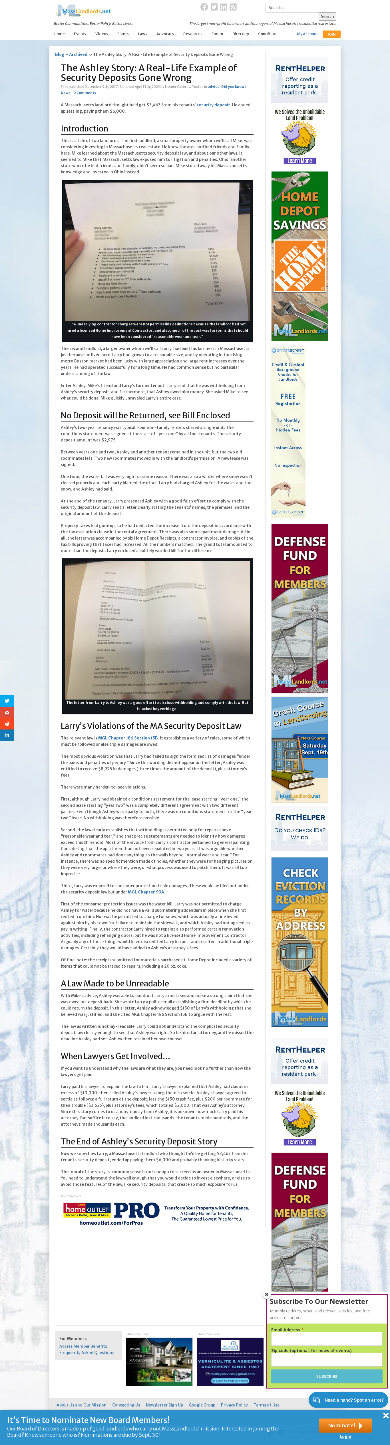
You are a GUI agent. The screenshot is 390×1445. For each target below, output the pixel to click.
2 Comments (85, 93)
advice (214, 86)
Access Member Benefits (83, 1346)
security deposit (213, 105)
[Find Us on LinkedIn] (223, 7)
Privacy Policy (234, 1405)
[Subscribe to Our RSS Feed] (233, 7)
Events (80, 33)
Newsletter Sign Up (164, 1405)
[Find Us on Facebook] (204, 7)
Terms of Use (267, 1405)
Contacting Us (126, 1405)
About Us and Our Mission (81, 1405)
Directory (240, 33)
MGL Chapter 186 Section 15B (128, 738)
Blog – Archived (71, 54)
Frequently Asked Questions (86, 1352)
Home (59, 33)
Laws (142, 33)
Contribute (268, 33)
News (66, 93)
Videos (101, 33)
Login (345, 1436)
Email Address (287, 1330)
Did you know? (233, 86)
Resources (192, 33)
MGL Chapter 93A (146, 892)
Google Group (202, 1405)
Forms (123, 33)
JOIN (331, 34)
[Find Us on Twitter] (214, 7)
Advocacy (165, 33)
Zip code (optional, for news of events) (311, 1351)
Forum (217, 33)
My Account (307, 33)
